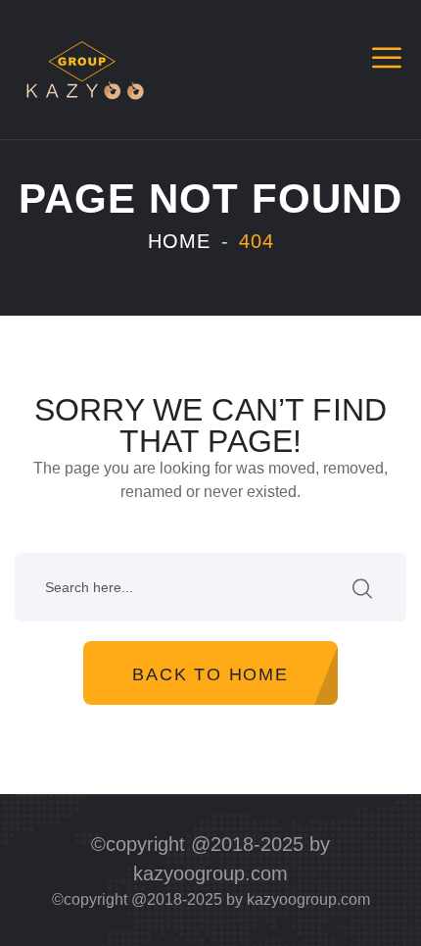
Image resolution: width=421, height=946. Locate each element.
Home (179, 241)
